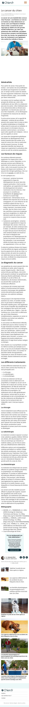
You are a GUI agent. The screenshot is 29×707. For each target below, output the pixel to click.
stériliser (16, 194)
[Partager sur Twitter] (23, 558)
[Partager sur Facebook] (20, 558)
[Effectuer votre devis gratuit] (14, 552)
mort (14, 95)
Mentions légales (13, 703)
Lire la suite (15, 563)
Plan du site (6, 703)
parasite (10, 173)
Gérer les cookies (21, 703)
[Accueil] (7, 2)
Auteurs (3, 693)
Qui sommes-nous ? (6, 695)
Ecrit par (6, 14)
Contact (3, 698)
